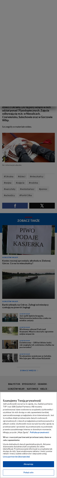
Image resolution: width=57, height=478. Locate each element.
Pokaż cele (28, 472)
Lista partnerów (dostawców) (16, 456)
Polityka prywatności (39, 432)
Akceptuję (28, 464)
